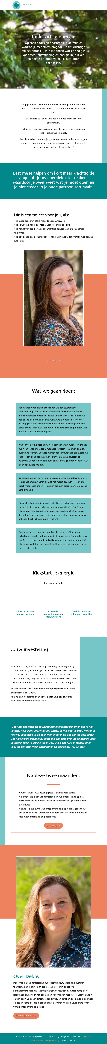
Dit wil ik (53, 360)
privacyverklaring (51, 1041)
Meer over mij (26, 1015)
